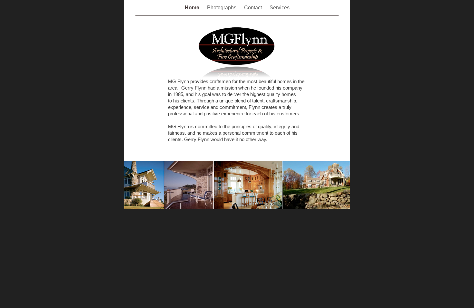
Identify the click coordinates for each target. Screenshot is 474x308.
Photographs (222, 7)
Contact (253, 7)
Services (280, 7)
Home (193, 7)
